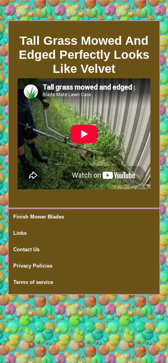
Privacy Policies (32, 266)
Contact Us (26, 249)
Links (20, 233)
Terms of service (33, 282)
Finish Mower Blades (38, 217)
